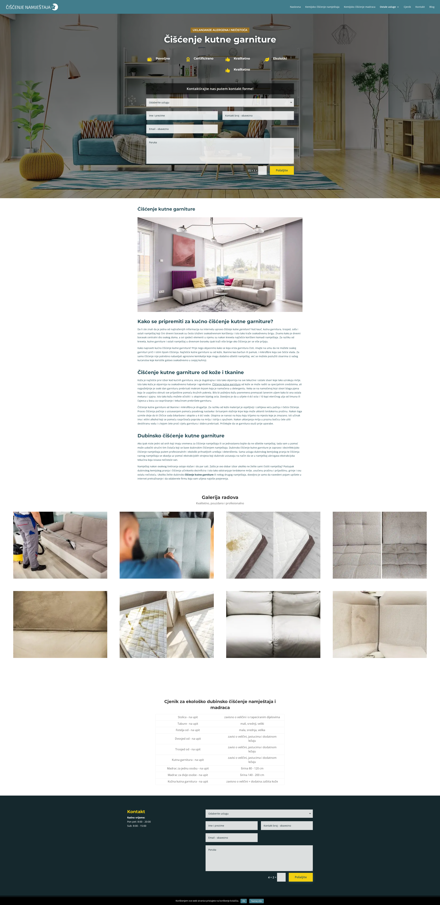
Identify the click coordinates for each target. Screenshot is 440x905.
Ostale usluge (388, 7)
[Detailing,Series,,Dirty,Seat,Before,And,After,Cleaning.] (380, 657)
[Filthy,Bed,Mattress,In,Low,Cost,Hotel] (167, 657)
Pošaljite (282, 170)
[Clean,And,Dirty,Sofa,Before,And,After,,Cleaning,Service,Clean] (380, 577)
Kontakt (420, 7)
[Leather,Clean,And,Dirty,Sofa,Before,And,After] (60, 657)
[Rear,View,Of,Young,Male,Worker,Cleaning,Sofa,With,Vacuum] (60, 577)
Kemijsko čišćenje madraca (359, 7)
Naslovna (295, 7)
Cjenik (407, 7)
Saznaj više (256, 901)
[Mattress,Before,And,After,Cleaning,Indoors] (273, 577)
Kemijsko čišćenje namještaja (322, 7)
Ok (243, 901)
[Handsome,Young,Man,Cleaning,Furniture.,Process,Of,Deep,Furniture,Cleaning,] (167, 577)
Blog (431, 7)
